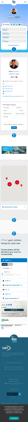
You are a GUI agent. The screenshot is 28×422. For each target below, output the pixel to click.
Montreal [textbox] (4, 30)
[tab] (6, 24)
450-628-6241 (15, 379)
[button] (21, 186)
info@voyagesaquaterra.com (15, 383)
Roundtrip (4, 264)
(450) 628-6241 (8, 86)
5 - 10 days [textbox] (5, 41)
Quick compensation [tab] (11, 298)
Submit (14, 127)
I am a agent (4, 302)
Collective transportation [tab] (12, 285)
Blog (3, 403)
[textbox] (6, 34)
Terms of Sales (13, 403)
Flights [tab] (7, 260)
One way (10, 264)
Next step (14, 310)
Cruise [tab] (7, 281)
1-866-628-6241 (8, 88)
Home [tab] (7, 294)
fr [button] (26, 2)
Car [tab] (6, 289)
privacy (7, 403)
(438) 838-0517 (8, 91)
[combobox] (14, 30)
